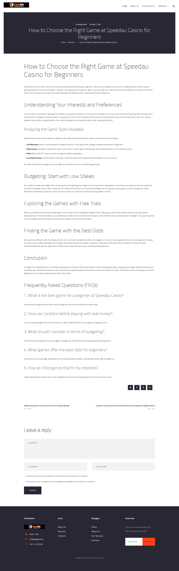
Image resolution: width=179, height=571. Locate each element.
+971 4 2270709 (36, 544)
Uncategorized (81, 24)
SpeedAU (107, 191)
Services (61, 531)
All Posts (71, 42)
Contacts (62, 535)
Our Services (97, 535)
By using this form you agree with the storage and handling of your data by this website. (61, 481)
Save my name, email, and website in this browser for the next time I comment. (57, 476)
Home (63, 42)
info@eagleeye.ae (36, 539)
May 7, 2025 (96, 24)
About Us (62, 526)
